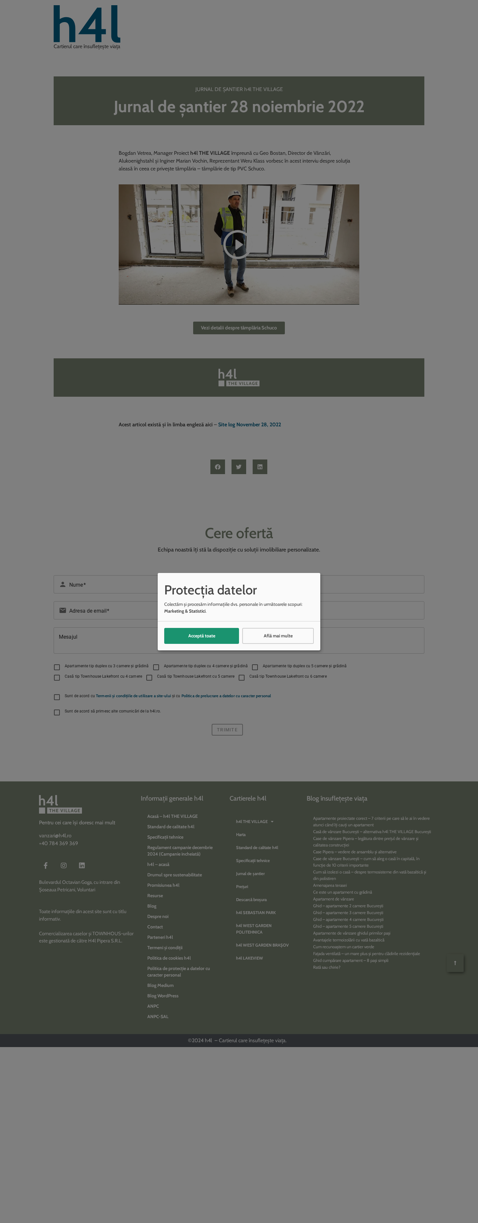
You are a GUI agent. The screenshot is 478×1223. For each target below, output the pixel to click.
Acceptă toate (201, 636)
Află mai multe (278, 636)
